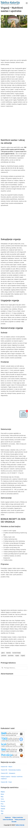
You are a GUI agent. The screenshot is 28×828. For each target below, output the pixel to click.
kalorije (8, 652)
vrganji (23, 655)
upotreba (10, 655)
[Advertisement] (14, 45)
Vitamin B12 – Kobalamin (8, 773)
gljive (3, 652)
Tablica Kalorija (19, 825)
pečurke (3, 655)
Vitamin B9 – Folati (6, 782)
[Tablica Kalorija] (10, 3)
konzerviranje (16, 652)
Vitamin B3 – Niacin (6, 766)
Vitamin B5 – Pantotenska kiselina (11, 770)
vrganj (17, 655)
